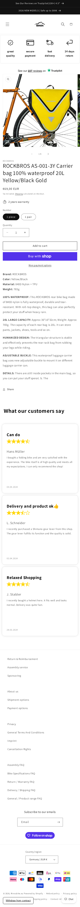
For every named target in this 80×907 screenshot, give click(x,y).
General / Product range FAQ (24, 798)
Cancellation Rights (19, 749)
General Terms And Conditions (25, 732)
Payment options (17, 708)
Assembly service (17, 667)
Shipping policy (39, 899)
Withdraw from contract (18, 900)
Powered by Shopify (33, 893)
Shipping (19, 194)
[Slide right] (48, 154)
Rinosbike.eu (17, 893)
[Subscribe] (59, 822)
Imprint (12, 740)
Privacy (11, 724)
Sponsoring (14, 675)
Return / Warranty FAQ (20, 781)
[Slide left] (32, 154)
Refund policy (53, 893)
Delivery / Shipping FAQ (21, 790)
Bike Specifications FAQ (21, 773)
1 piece (11, 217)
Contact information (61, 899)
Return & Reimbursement (22, 659)
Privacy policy (70, 893)
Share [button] (10, 389)
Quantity (7, 225)
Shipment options (18, 699)
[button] (7, 24)
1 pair (28, 217)
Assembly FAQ (15, 765)
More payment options (40, 265)
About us (12, 691)
